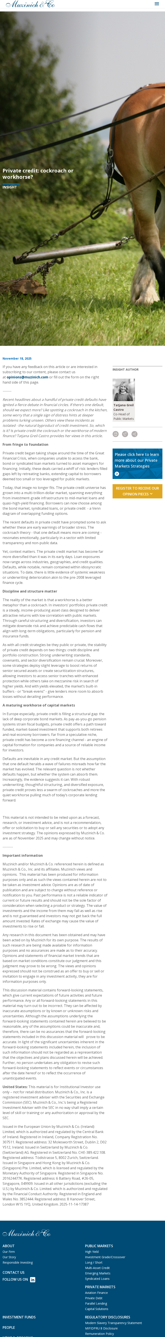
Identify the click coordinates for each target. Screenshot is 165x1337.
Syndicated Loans (97, 1279)
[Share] (134, 434)
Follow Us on (15, 1279)
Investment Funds (19, 1317)
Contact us (13, 1272)
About (9, 1246)
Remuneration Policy (99, 1334)
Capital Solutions (96, 1309)
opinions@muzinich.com (27, 377)
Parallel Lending (96, 1303)
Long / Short (93, 1262)
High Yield (92, 1252)
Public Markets (99, 1246)
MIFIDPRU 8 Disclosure (101, 1328)
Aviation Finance (96, 1293)
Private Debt (93, 1298)
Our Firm (9, 1252)
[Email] (125, 434)
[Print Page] (116, 434)
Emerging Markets (97, 1273)
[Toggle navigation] (157, 4)
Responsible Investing (18, 1262)
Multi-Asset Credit (97, 1268)
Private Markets (100, 1287)
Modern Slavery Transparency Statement (113, 1323)
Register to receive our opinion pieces (137, 491)
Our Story (9, 1257)
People (9, 1327)
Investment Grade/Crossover (105, 1257)
